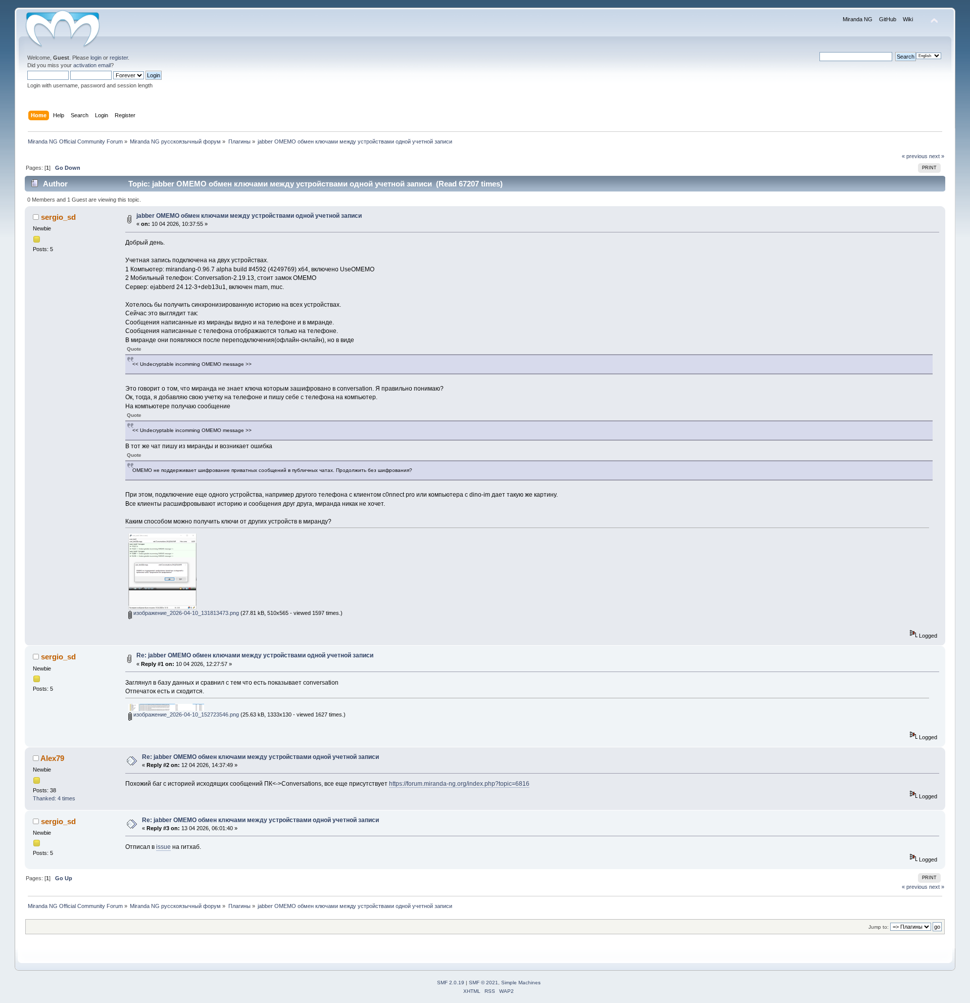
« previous (915, 156)
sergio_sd (58, 217)
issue (163, 846)
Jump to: (878, 927)
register (119, 58)
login (96, 58)
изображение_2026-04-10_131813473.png (185, 613)
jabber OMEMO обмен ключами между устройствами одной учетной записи (249, 215)
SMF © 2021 (483, 982)
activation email (92, 65)
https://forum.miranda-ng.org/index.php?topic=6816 (459, 783)
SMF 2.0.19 (450, 982)
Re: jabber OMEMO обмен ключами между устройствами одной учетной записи (254, 655)
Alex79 (52, 758)
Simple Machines (521, 982)
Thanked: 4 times (54, 798)
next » (936, 156)
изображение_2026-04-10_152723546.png (185, 714)
